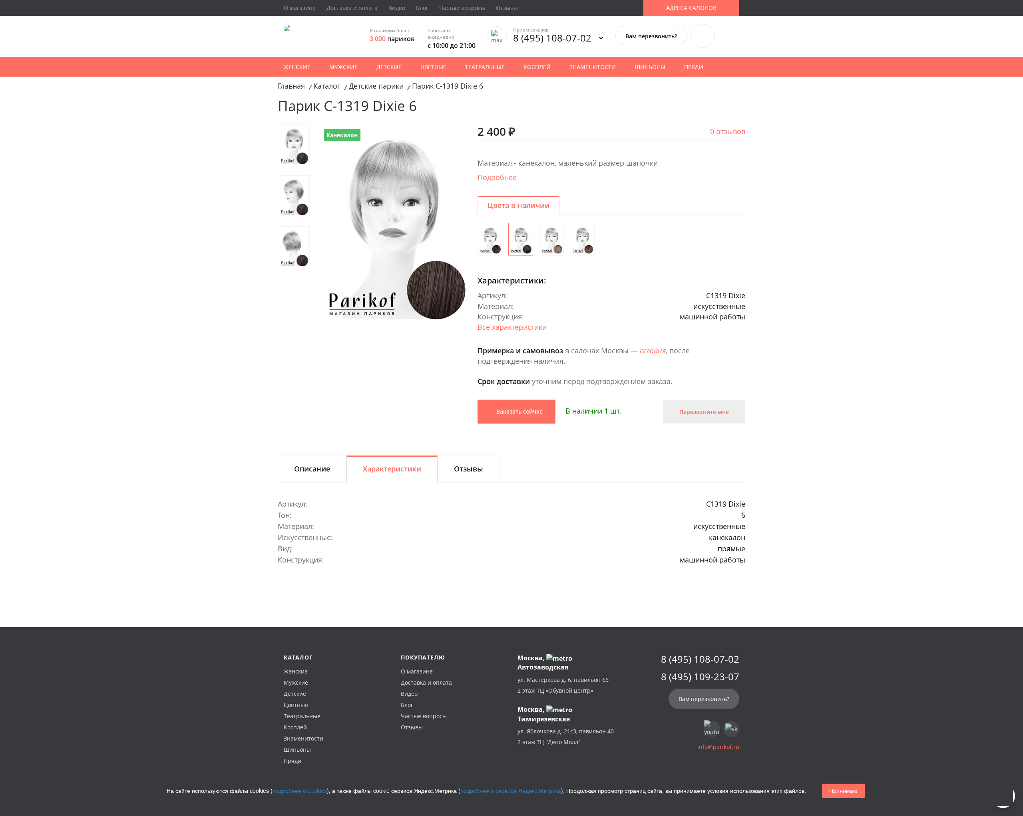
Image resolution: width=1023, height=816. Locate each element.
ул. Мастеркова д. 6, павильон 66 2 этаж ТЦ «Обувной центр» (563, 685)
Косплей (537, 67)
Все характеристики (512, 327)
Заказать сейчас (518, 411)
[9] (582, 239)
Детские (389, 67)
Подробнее (497, 177)
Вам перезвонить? (651, 36)
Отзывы (507, 8)
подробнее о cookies (300, 790)
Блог (422, 8)
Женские (297, 67)
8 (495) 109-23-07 (700, 676)
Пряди (693, 67)
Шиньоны (650, 67)
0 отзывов (727, 131)
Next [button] (450, 129)
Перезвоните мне (704, 412)
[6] (520, 239)
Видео (396, 8)
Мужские (343, 67)
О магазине (300, 8)
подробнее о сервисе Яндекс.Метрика (510, 790)
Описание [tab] (312, 468)
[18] (551, 239)
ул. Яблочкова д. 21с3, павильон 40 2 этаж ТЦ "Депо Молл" (565, 736)
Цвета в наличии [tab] (518, 205)
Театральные (485, 67)
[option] (392, 221)
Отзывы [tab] (468, 468)
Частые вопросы (462, 8)
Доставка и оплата (352, 8)
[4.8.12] (490, 239)
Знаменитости (592, 67)
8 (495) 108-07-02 (552, 37)
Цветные (433, 67)
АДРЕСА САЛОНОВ (691, 8)
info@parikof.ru (718, 747)
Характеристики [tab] (392, 468)
